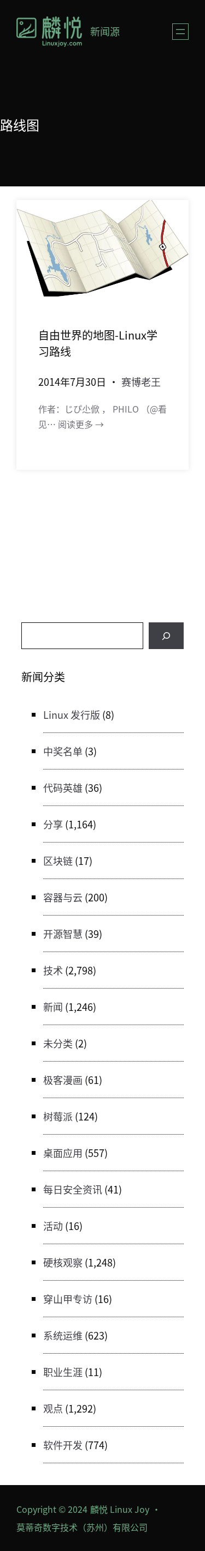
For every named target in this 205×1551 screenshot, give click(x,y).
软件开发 (63, 1445)
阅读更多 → (81, 424)
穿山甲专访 (67, 1299)
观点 (53, 1408)
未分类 (58, 1043)
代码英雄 (63, 787)
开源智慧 (63, 933)
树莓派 (58, 1116)
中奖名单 (63, 751)
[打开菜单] (180, 31)
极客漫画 (63, 1080)
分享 (53, 824)
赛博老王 (141, 381)
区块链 (58, 860)
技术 (53, 970)
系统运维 (63, 1335)
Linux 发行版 (71, 714)
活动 (53, 1226)
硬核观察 (63, 1262)
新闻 (53, 1006)
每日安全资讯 (72, 1189)
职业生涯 (63, 1372)
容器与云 (63, 897)
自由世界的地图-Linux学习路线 (97, 343)
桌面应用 (63, 1153)
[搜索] (166, 635)
